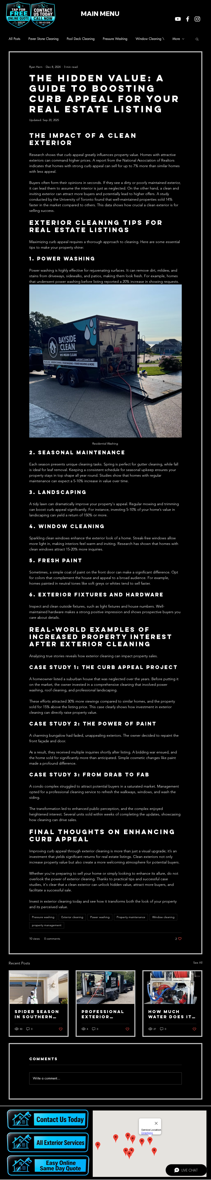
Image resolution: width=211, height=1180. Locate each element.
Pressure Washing (115, 39)
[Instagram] (197, 19)
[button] (197, 39)
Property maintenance (131, 917)
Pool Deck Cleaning (81, 39)
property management (46, 925)
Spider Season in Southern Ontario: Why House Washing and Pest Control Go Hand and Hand (38, 1014)
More (176, 39)
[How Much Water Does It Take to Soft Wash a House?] (172, 987)
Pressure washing (43, 917)
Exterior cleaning (72, 917)
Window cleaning (163, 917)
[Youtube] (178, 19)
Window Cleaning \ (150, 39)
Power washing (100, 917)
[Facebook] (187, 19)
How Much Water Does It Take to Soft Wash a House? (171, 1014)
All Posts (14, 39)
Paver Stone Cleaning (43, 39)
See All (197, 962)
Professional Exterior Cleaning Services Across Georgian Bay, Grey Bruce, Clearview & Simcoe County (105, 1014)
